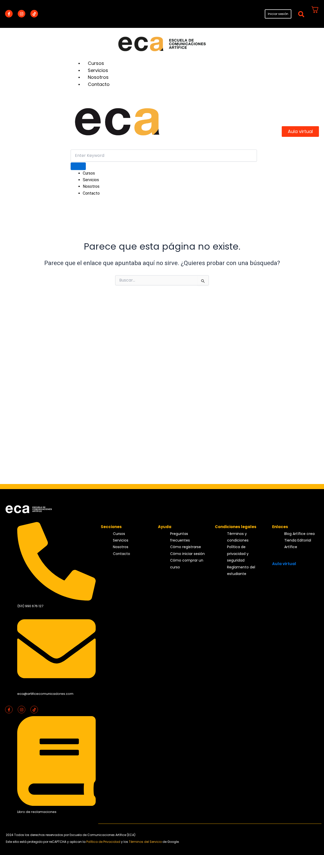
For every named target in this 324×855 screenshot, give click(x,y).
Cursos (96, 63)
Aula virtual (284, 563)
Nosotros (98, 77)
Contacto (99, 84)
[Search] (78, 166)
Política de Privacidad (103, 842)
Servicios (98, 70)
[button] (301, 14)
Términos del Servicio (146, 842)
